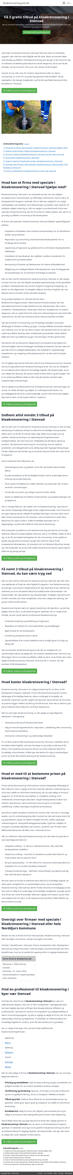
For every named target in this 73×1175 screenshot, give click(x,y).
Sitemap (60, 1173)
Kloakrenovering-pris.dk (16, 3)
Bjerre (8, 1042)
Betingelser (68, 1173)
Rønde (8, 1066)
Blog (55, 1173)
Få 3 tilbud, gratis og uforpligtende (36, 32)
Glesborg (9, 1052)
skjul (26, 144)
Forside (40, 1173)
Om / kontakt (48, 1173)
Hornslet (9, 1062)
